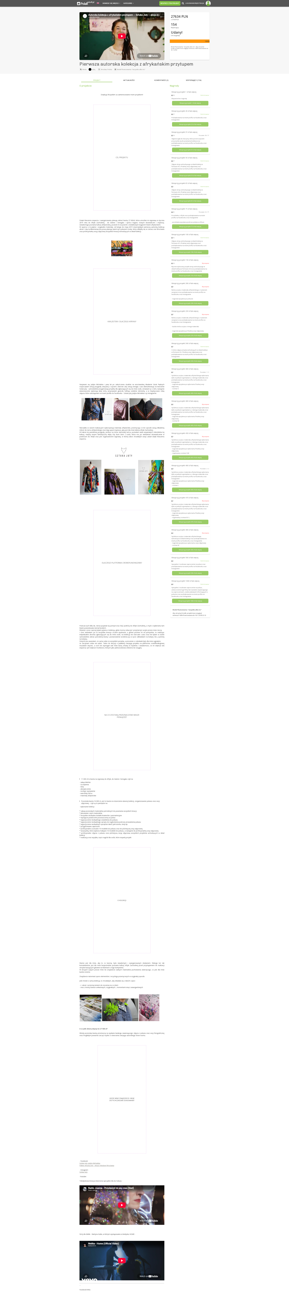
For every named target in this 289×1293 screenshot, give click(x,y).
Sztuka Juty (83, 1172)
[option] (96, 80)
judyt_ (93, 69)
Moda (84, 69)
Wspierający (193, 80)
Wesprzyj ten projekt (169, 3)
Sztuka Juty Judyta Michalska (89, 1163)
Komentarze (161, 80)
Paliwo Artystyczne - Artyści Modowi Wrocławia (96, 1165)
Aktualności (129, 80)
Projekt (96, 80)
